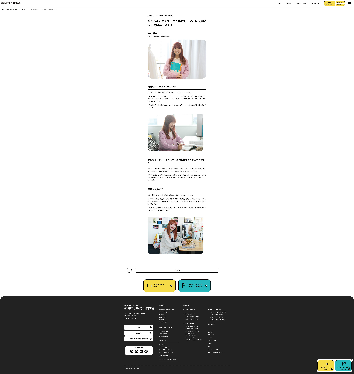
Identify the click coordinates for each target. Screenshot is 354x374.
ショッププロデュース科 (189, 309)
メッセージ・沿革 (163, 312)
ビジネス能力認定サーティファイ (216, 352)
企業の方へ (340, 2)
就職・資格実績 (163, 334)
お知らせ (210, 346)
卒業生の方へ (340, 4)
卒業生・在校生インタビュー (166, 352)
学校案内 (279, 3)
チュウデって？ (163, 322)
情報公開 (161, 319)
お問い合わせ (139, 327)
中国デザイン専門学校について (167, 309)
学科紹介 (288, 3)
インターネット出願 (159, 285)
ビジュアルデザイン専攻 (192, 326)
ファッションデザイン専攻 (192, 316)
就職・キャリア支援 (301, 3)
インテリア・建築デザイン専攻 (218, 312)
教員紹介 (161, 314)
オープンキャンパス (195, 285)
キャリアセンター (163, 331)
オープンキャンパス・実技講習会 (167, 360)
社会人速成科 (211, 324)
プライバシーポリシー (213, 349)
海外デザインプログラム (165, 349)
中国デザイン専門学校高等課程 (139, 339)
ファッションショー (164, 347)
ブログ (209, 343)
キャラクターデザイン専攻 (192, 331)
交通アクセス (162, 317)
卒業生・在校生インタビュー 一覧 (14, 9)
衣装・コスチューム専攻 (192, 319)
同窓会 (209, 337)
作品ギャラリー (315, 3)
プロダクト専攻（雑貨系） (216, 317)
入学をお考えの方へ (329, 3)
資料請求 (138, 333)
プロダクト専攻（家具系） (216, 314)
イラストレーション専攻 (192, 328)
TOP (3, 9)
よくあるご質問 (212, 340)
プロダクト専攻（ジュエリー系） (218, 319)
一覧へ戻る (177, 270)
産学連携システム (163, 336)
